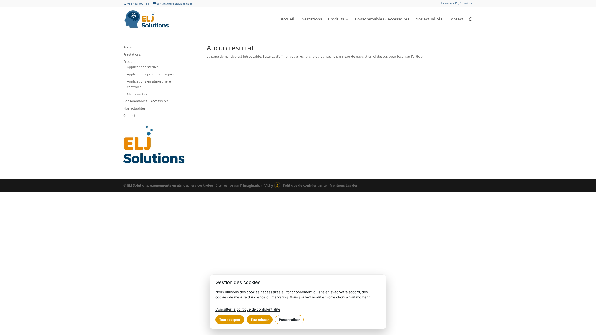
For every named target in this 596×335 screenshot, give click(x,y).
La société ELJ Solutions (457, 3)
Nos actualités (428, 19)
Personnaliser (289, 320)
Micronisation (137, 94)
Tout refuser (260, 320)
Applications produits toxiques (151, 74)
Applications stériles (143, 67)
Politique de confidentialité (305, 185)
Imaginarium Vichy (258, 185)
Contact (455, 19)
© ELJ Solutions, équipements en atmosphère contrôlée (168, 185)
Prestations (311, 19)
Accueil (287, 19)
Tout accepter (229, 320)
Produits (336, 19)
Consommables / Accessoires (382, 19)
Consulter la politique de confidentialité (247, 309)
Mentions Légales (344, 185)
